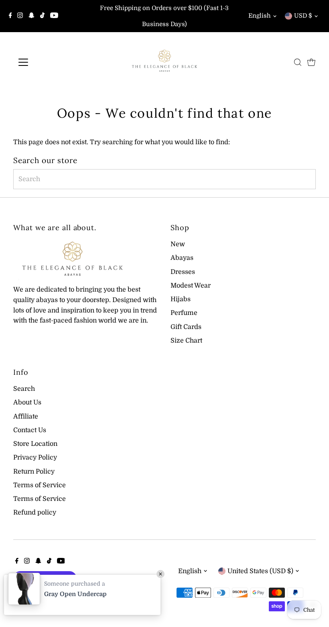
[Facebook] (10, 16)
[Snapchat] (31, 16)
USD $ (303, 15)
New (178, 244)
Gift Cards (186, 327)
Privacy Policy (35, 457)
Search (24, 388)
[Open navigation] (49, 62)
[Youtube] (54, 16)
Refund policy (34, 512)
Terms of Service (39, 485)
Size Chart (186, 340)
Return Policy (34, 471)
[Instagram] (20, 16)
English (259, 15)
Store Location (35, 443)
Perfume (184, 313)
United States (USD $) (260, 571)
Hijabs (181, 299)
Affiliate (25, 416)
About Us (27, 402)
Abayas (182, 257)
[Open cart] (311, 62)
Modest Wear (191, 285)
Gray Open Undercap (75, 594)
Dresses (183, 272)
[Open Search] (297, 62)
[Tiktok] (42, 16)
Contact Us (29, 430)
